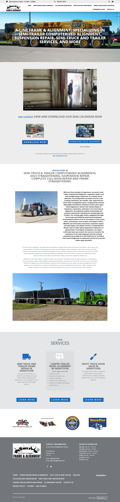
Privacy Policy (19, 486)
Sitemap (30, 486)
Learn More (26, 400)
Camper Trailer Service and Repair (103, 5)
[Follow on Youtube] (112, 1)
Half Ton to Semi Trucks (60, 475)
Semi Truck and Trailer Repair (83, 5)
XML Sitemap (41, 486)
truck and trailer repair (78, 267)
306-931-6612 (61, 2)
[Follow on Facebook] (109, 1)
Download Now (35, 142)
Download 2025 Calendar (85, 141)
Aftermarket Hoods (99, 9)
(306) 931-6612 (54, 458)
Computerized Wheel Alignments (43, 5)
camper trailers (38, 255)
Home (29, 5)
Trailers (76, 475)
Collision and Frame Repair (63, 5)
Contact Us (110, 9)
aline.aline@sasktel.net (60, 156)
